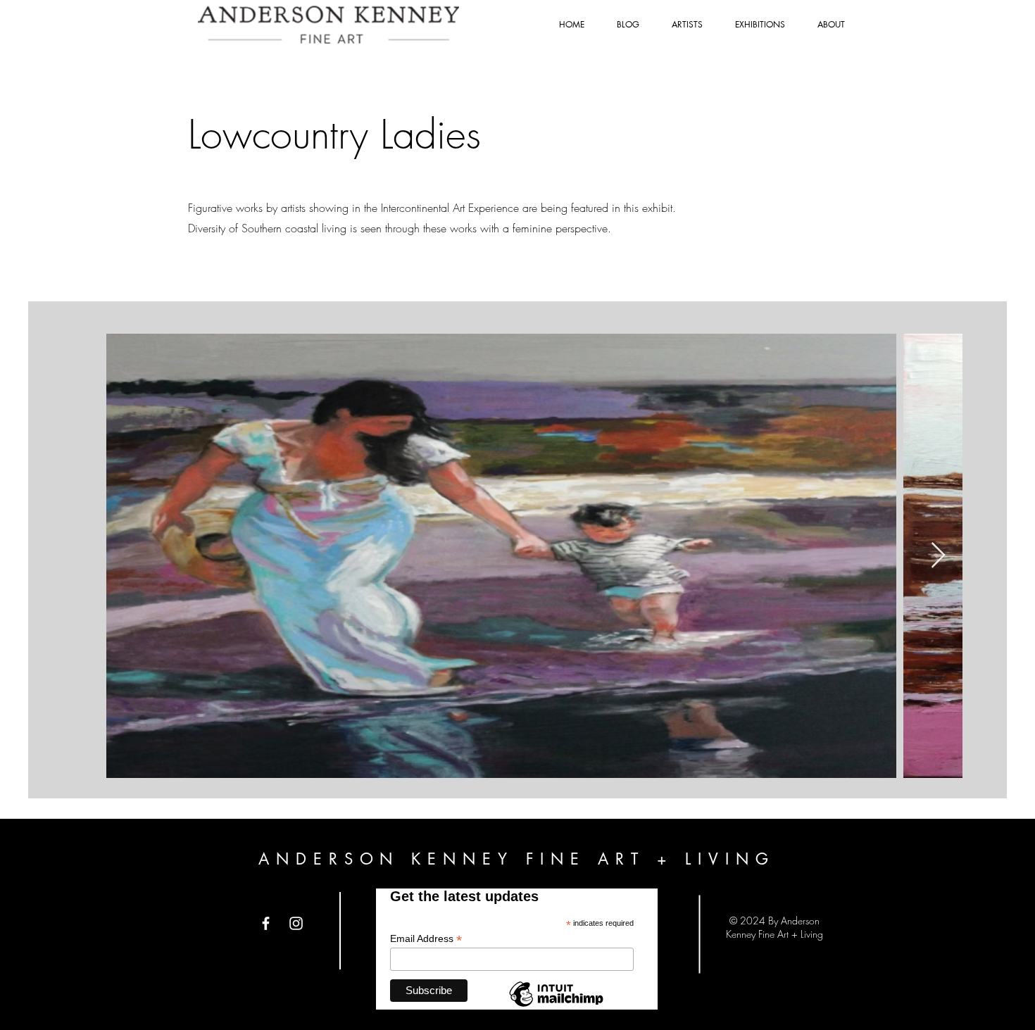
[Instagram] (296, 923)
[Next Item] (938, 556)
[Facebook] (266, 923)
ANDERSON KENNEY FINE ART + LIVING (516, 859)
